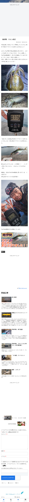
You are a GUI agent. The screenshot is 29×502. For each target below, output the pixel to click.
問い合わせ (17, 497)
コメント (4, 434)
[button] (26, 269)
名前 (3, 451)
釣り (4, 251)
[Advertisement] (14, 20)
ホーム (2, 497)
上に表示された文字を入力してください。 (12, 468)
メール (3, 456)
